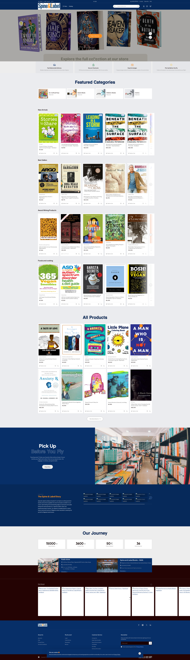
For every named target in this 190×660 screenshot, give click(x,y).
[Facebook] (138, 625)
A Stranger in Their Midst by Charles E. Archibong (71, 359)
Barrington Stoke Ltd (112, 356)
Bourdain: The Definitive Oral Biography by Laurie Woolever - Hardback (135, 197)
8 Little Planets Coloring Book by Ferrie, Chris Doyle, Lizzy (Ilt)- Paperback (117, 359)
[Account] (144, 6)
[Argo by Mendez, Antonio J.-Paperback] (48, 178)
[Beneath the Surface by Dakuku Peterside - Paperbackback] (115, 128)
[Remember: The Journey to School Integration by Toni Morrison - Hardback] (137, 228)
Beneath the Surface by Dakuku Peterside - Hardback (136, 145)
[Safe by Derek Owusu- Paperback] (118, 597)
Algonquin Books (154, 244)
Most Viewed (41, 584)
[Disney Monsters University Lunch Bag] (118, 385)
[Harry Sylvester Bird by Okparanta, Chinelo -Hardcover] (93, 228)
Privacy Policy (117, 654)
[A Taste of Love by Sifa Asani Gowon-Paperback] (49, 339)
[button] (150, 37)
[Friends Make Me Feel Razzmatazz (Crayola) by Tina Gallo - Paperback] (70, 128)
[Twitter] (146, 625)
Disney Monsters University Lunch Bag (117, 402)
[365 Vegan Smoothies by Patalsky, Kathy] (48, 279)
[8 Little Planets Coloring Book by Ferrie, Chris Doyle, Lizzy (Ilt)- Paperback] (118, 339)
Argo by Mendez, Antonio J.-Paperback (46, 197)
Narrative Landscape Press (44, 244)
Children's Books (111, 93)
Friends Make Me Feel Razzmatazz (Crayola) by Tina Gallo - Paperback (69, 145)
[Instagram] (142, 625)
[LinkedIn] (150, 625)
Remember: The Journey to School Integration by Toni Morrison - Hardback (136, 247)
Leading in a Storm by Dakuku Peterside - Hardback (91, 145)
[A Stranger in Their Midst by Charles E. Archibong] (72, 339)
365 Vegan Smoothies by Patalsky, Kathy (47, 298)
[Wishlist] (147, 6)
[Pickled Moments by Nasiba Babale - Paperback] (166, 598)
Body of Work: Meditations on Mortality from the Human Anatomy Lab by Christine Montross (114, 195)
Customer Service (97, 635)
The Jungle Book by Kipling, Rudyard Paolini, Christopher (114, 245)
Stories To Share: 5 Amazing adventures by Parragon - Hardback (47, 147)
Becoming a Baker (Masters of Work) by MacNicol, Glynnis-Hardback (115, 298)
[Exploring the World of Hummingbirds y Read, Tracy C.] (72, 385)
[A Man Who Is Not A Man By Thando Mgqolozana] (140, 339)
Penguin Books (42, 194)
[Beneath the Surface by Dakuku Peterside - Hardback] (137, 128)
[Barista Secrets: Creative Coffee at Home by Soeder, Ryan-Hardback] (93, 279)
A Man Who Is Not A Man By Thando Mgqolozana (139, 359)
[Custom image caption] (89, 495)
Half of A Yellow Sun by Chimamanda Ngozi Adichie (48, 247)
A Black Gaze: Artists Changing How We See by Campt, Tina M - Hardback (140, 404)
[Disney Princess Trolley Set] (95, 385)
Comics (137, 93)
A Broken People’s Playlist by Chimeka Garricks (94, 359)
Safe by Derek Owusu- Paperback (129, 595)
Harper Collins (64, 194)
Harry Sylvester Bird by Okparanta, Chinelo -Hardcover (92, 247)
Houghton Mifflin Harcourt (133, 244)
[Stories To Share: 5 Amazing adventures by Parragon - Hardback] (48, 128)
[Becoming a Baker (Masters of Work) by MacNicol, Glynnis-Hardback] (115, 279)
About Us (40, 635)
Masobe (152, 144)
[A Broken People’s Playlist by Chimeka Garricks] (95, 339)
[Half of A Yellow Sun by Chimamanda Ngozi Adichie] (48, 228)
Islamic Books (81, 93)
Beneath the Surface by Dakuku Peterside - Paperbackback (113, 145)
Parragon (41, 144)
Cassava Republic (64, 244)
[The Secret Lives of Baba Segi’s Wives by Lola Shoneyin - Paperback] (70, 228)
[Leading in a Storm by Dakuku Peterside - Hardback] (93, 128)
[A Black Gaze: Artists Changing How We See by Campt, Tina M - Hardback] (140, 385)
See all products (94, 419)
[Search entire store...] (138, 6)
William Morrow (87, 194)
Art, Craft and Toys (54, 93)
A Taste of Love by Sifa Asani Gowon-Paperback (48, 359)
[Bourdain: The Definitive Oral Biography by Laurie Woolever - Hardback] (137, 178)
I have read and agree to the (132, 646)
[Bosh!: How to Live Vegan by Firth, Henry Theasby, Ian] (137, 279)
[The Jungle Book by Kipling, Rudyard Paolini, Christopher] (115, 227)
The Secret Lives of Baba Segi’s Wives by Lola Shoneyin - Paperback (70, 247)
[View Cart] (150, 6)
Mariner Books (86, 244)
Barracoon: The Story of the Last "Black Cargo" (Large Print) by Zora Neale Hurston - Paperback (69, 197)
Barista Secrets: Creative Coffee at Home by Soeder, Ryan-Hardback (92, 296)
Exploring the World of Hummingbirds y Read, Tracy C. (71, 403)
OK (139, 653)
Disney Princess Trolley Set (91, 402)
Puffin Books (108, 242)
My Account (68, 635)
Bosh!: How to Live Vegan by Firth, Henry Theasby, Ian (136, 296)
